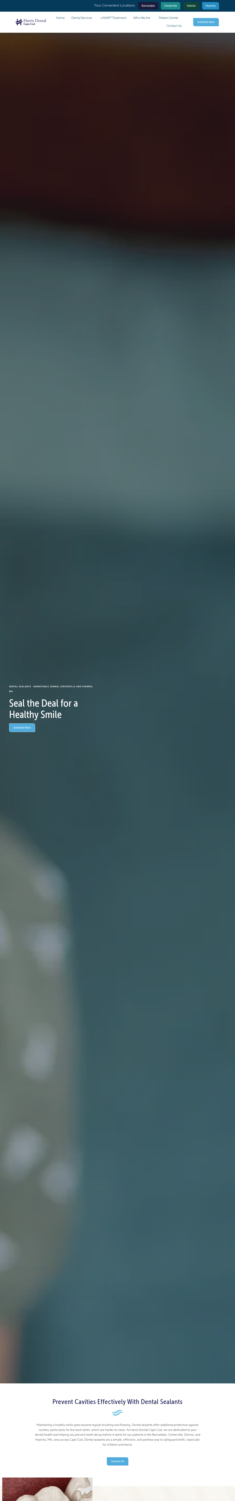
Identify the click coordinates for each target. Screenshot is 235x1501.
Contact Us (174, 26)
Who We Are (141, 18)
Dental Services (81, 18)
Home (60, 18)
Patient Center (168, 18)
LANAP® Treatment (113, 18)
